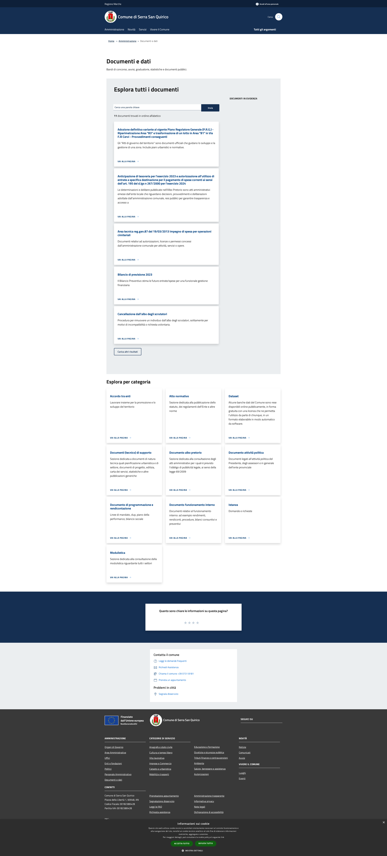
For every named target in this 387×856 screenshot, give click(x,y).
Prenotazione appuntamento (164, 796)
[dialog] (193, 837)
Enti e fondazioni (113, 763)
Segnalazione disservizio (161, 801)
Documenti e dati (113, 780)
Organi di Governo (114, 747)
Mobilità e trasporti (159, 774)
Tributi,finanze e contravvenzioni (211, 758)
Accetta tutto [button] (181, 843)
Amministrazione (127, 41)
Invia (210, 108)
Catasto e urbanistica (160, 769)
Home (111, 41)
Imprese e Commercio (160, 763)
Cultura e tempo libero (160, 752)
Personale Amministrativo (118, 774)
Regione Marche (113, 4)
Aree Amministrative (115, 752)
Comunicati (244, 752)
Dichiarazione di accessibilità (208, 812)
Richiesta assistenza (159, 812)
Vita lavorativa (156, 758)
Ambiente (199, 763)
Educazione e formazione (207, 747)
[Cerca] (278, 16)
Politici (108, 769)
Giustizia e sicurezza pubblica (209, 752)
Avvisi (242, 758)
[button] (193, 850)
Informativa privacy (204, 801)
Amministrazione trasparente (209, 796)
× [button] (383, 822)
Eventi (242, 778)
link (222, 837)
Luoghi (242, 773)
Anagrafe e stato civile (160, 747)
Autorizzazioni (201, 774)
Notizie (242, 747)
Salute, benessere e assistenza (210, 769)
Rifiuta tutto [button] (205, 843)
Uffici (107, 758)
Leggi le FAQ (155, 807)
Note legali (199, 807)
